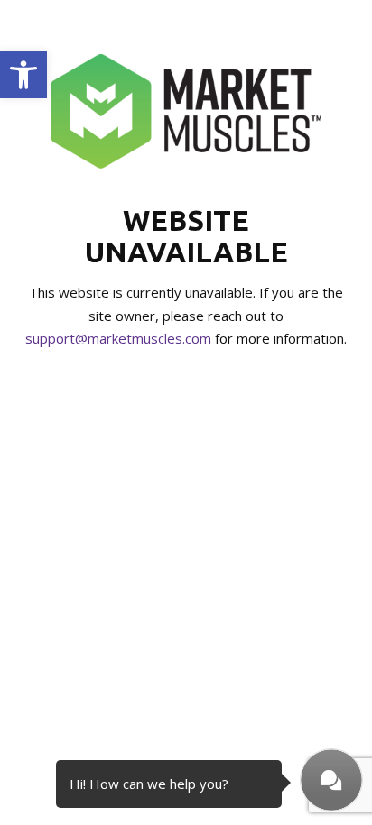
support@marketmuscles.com (118, 338)
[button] (23, 74)
